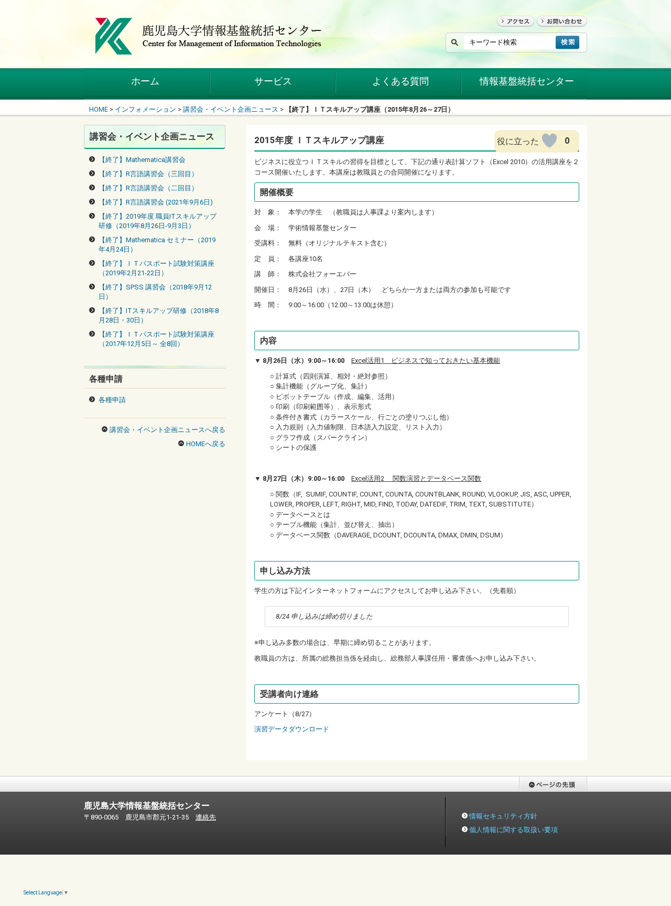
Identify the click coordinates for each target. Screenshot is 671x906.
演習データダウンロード (291, 729)
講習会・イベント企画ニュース (230, 109)
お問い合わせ (557, 31)
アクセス (510, 31)
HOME (98, 109)
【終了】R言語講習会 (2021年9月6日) (156, 202)
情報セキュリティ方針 (503, 816)
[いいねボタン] (549, 140)
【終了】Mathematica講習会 (142, 160)
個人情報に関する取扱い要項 (513, 830)
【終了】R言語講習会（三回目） (148, 174)
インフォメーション (145, 109)
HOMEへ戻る (205, 444)
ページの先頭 (539, 797)
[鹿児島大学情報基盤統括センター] (209, 49)
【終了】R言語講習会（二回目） (148, 188)
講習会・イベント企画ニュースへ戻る (167, 430)
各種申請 (112, 400)
